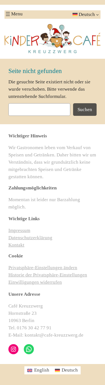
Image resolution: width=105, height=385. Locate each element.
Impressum (19, 230)
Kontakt (16, 245)
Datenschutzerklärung (30, 237)
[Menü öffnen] (7, 14)
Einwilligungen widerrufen (35, 282)
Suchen (85, 109)
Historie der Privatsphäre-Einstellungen (47, 275)
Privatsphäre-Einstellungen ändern (42, 267)
